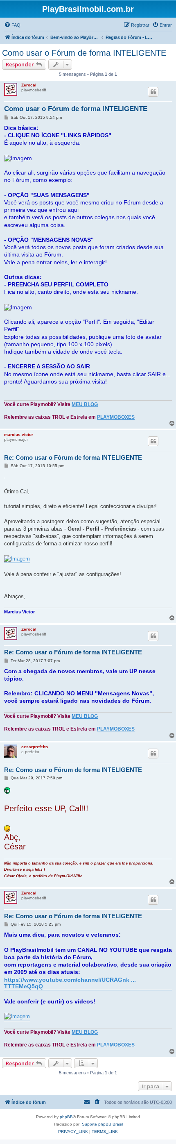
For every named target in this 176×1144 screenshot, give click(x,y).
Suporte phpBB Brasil (102, 1124)
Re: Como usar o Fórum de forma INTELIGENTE (73, 457)
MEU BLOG (85, 404)
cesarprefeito (34, 747)
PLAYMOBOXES (116, 417)
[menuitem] (12, 25)
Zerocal (28, 85)
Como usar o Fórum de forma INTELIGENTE (84, 52)
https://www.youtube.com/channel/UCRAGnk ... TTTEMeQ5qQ (70, 983)
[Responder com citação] (153, 92)
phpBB (66, 1116)
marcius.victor (18, 434)
